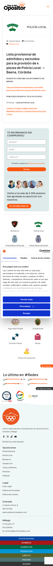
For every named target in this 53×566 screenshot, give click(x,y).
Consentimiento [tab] (10, 258)
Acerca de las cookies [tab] (40, 258)
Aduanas (26, 564)
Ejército (26, 555)
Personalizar (25, 306)
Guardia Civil (27, 547)
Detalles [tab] (23, 258)
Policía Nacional (26, 538)
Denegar (26, 313)
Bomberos (14, 231)
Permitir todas (26, 299)
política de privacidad (36, 163)
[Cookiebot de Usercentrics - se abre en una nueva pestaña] (39, 251)
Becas (37, 343)
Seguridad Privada (15, 328)
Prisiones (26, 559)
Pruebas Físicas (15, 343)
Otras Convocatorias (26, 358)
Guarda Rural (37, 328)
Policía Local (14, 44)
